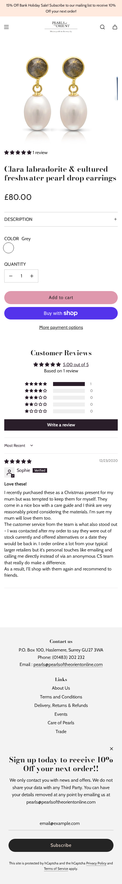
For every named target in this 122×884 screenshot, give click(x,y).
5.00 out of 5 (76, 364)
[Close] (111, 748)
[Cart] (115, 27)
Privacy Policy (96, 863)
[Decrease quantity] (11, 276)
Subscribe (61, 845)
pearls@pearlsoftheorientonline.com (68, 664)
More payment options (61, 327)
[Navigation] (6, 27)
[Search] (102, 27)
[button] (18, 152)
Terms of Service (56, 868)
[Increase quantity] (32, 276)
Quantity (15, 264)
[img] (17, 461)
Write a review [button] (61, 425)
